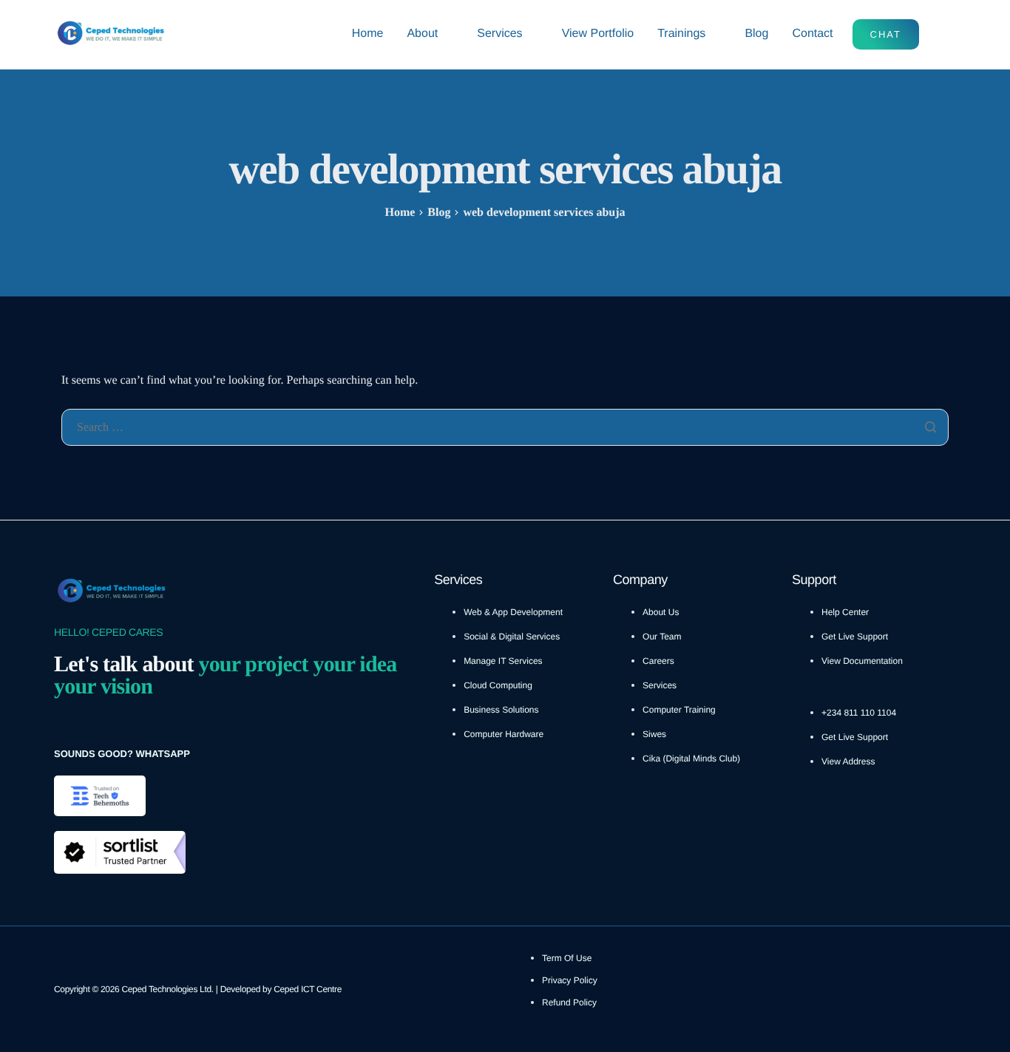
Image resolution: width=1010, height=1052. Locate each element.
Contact (812, 33)
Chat (885, 34)
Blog (756, 33)
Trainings (681, 33)
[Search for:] (505, 427)
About (422, 33)
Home (368, 33)
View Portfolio (598, 33)
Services (499, 33)
